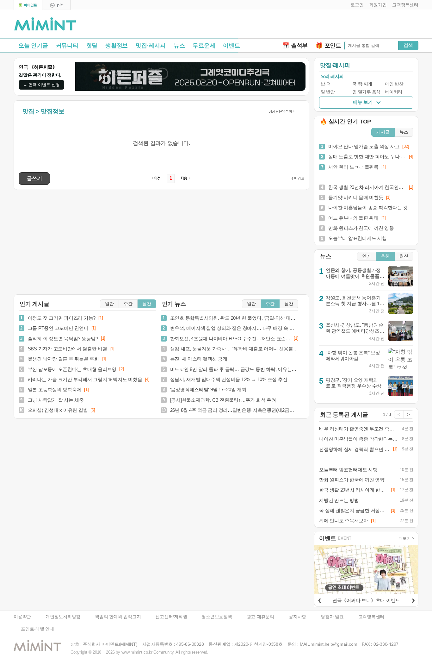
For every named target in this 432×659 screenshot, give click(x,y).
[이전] (319, 599)
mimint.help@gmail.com (334, 644)
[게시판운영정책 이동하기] (281, 111)
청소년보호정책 (216, 616)
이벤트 (231, 45)
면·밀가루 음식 (366, 92)
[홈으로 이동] (45, 24)
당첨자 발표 (332, 616)
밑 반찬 (328, 92)
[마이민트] (28, 5)
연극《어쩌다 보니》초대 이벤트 (366, 600)
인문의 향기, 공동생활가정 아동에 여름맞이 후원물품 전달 (353, 276)
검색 (408, 45)
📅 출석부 (295, 45)
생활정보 (116, 45)
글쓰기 (34, 178)
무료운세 (204, 45)
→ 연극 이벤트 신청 (41, 84)
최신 (403, 256)
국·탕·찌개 (362, 84)
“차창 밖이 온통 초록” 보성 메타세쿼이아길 (353, 355)
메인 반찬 (394, 84)
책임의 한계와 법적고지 (118, 616)
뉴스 (179, 45)
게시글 (383, 132)
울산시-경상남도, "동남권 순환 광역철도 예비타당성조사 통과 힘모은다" (355, 330)
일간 (109, 303)
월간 (146, 303)
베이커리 (393, 92)
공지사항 (297, 616)
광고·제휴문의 (260, 616)
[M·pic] (56, 5)
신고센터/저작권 (171, 616)
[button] (355, 5)
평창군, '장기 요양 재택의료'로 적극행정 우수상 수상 (353, 383)
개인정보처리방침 (63, 616)
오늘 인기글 (33, 45)
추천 (385, 256)
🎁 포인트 (328, 45)
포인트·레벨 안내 (37, 629)
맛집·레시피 (151, 45)
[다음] (413, 599)
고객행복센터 (371, 616)
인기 (366, 256)
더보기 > (406, 538)
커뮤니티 (67, 45)
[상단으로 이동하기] (298, 178)
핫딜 (92, 45)
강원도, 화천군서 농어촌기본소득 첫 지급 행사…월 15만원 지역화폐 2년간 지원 (354, 303)
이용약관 (22, 616)
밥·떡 (326, 84)
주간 (128, 303)
